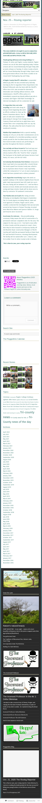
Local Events (33, 400)
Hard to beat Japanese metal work (13, 720)
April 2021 (6, 441)
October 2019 (7, 482)
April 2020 (6, 469)
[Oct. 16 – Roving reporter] (21, 376)
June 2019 (6, 492)
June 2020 (6, 464)
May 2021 (6, 439)
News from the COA (9, 406)
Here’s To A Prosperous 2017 (11, 792)
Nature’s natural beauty (14, 626)
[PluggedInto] (21, 4)
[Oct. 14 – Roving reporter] (21, 382)
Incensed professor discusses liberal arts (15, 715)
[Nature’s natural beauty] (21, 622)
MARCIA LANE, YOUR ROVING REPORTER (15, 26)
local (27, 399)
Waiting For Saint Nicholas (11, 646)
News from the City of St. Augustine (26, 404)
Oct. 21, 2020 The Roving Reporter (19, 780)
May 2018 (6, 521)
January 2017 (7, 558)
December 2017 (8, 533)
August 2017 (7, 542)
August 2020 (7, 460)
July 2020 (6, 462)
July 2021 (6, 434)
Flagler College (21, 397)
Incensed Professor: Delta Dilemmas (14, 712)
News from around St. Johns (17, 402)
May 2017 (6, 549)
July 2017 (6, 544)
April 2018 (6, 524)
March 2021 (6, 443)
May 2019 (6, 494)
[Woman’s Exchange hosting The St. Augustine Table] (28, 387)
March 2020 (6, 471)
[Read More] (15, 633)
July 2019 (6, 489)
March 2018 (6, 526)
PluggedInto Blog (8, 747)
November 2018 (8, 508)
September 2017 (8, 540)
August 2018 (7, 515)
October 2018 (7, 510)
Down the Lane (8, 593)
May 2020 (6, 466)
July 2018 (6, 517)
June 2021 (6, 437)
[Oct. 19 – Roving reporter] (21, 370)
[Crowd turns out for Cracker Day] (6, 376)
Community (12, 397)
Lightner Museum (21, 399)
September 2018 (8, 512)
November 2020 (8, 453)
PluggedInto (27, 24)
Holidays (30, 397)
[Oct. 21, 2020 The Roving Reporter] (21, 776)
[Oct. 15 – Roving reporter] (6, 382)
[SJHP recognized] (14, 376)
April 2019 (6, 496)
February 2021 (7, 446)
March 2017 (6, 554)
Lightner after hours (9, 400)
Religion (36, 406)
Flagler (34, 24)
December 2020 (8, 450)
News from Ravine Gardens (31, 402)
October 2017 (7, 537)
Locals (4, 402)
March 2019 (6, 499)
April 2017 (6, 551)
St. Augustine (27, 409)
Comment (31, 320)
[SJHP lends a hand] (14, 382)
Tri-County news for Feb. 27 (19, 418)
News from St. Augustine (9, 404)
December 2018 (8, 505)
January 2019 (7, 503)
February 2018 (7, 528)
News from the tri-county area (25, 406)
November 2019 (8, 480)
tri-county (17, 413)
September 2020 (8, 457)
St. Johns (35, 26)
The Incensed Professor (11, 673)
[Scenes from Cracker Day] (28, 370)
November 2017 (8, 535)
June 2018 (6, 519)
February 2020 (7, 473)
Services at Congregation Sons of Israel (13, 409)
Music (8, 402)
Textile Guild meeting (8, 413)
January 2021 (7, 448)
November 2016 (8, 563)
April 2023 (6, 432)
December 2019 (8, 478)
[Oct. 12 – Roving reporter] (21, 387)
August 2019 (7, 487)
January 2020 (7, 476)
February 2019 (7, 501)
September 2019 (8, 485)
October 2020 (7, 455)
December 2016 (8, 560)
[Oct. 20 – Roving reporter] (6, 370)
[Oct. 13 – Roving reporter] (6, 387)
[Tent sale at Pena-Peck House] (28, 376)
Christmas (6, 397)
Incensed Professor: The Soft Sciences (14, 717)
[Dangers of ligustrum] (14, 387)
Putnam (29, 26)
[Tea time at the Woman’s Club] (28, 382)
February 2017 (7, 556)
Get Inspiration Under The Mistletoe (13, 644)
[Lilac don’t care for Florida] (14, 370)
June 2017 (6, 547)
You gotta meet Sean (9, 636)
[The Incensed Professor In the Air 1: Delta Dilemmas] (21, 693)
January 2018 (7, 531)
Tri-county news (9, 271)
